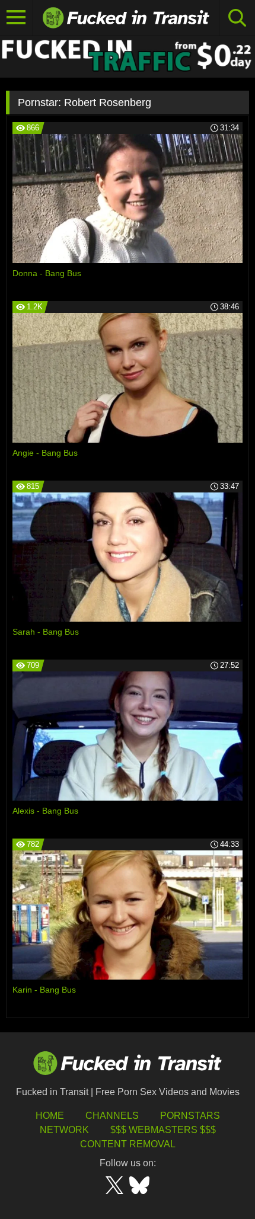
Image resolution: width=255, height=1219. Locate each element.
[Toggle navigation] (16, 18)
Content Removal (128, 1144)
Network (64, 1130)
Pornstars (190, 1116)
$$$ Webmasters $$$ (163, 1130)
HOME (50, 1116)
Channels (112, 1116)
